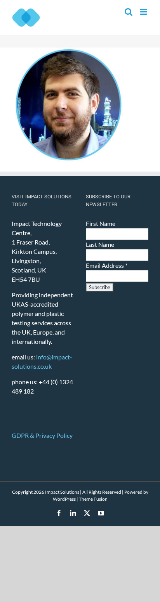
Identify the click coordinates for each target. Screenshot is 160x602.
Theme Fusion (93, 499)
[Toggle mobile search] (128, 12)
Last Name (100, 244)
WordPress (64, 499)
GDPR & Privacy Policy (42, 435)
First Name (100, 223)
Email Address (106, 265)
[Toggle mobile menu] (144, 12)
